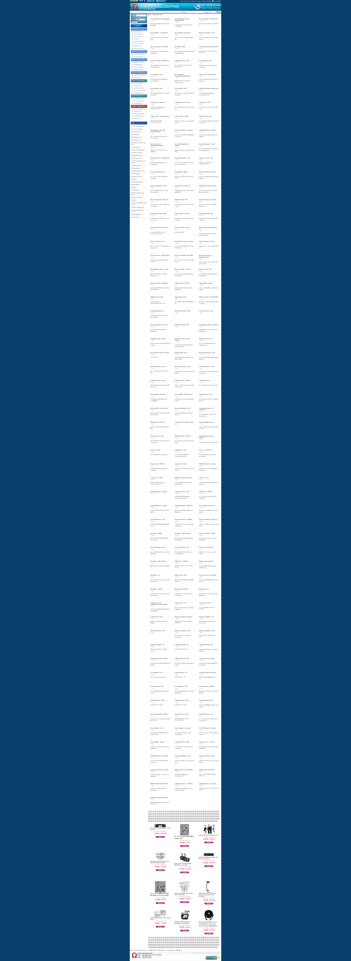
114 (172, 818)
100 (214, 816)
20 (188, 811)
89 (191, 816)
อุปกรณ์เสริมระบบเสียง (136, 197)
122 (189, 818)
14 (176, 811)
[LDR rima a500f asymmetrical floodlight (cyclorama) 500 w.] (184, 915)
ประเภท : (134, 19)
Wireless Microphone (138, 41)
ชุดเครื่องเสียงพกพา (135, 184)
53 (186, 814)
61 (203, 814)
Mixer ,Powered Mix (138, 36)
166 (210, 821)
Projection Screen (137, 85)
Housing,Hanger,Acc (138, 103)
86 (184, 816)
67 (216, 814)
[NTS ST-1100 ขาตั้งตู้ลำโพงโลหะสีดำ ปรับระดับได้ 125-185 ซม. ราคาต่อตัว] (160, 886)
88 (188, 816)
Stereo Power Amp (138, 34)
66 (214, 814)
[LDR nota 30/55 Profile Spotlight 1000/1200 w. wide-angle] (184, 857)
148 (172, 821)
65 (212, 814)
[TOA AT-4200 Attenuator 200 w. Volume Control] (160, 913)
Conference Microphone (139, 54)
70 (151, 816)
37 (153, 814)
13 (174, 811)
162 (201, 821)
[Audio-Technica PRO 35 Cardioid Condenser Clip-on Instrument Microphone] (209, 886)
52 (184, 814)
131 (208, 818)
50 (180, 814)
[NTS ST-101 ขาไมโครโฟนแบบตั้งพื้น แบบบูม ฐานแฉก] (184, 829)
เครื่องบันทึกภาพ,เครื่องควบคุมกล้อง (138, 143)
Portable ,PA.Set (137, 46)
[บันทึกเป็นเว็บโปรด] (161, 1)
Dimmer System (137, 111)
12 (172, 811)
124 (193, 818)
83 (178, 816)
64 (210, 814)
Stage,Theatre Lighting (139, 113)
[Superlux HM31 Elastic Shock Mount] (209, 829)
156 (189, 821)
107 (157, 818)
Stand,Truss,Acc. (137, 118)
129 (203, 818)
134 (214, 818)
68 (218, 814)
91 (195, 816)
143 (161, 821)
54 (188, 814)
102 (218, 816)
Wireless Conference (138, 56)
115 (174, 818)
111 (166, 818)
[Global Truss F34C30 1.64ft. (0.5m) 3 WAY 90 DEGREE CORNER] (160, 856)
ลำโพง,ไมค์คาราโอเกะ (136, 158)
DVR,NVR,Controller (139, 101)
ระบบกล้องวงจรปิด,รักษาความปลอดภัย (138, 161)
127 (199, 818)
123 (191, 818)
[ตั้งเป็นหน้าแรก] (151, 1)
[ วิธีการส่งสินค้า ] (207, 1)
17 (182, 811)
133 (212, 818)
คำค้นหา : (134, 16)
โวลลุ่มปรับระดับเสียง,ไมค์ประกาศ (137, 211)
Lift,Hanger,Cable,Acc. (139, 92)
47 (174, 814)
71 (153, 816)
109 (161, 818)
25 (199, 811)
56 (193, 814)
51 (182, 814)
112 (168, 818)
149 (174, 821)
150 (176, 821)
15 (178, 811)
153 (182, 821)
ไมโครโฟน (133, 187)
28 (205, 811)
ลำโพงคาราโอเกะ (135, 217)
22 (193, 811)
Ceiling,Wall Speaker (138, 64)
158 (193, 821)
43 (165, 814)
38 (155, 814)
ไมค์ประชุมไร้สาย (135, 134)
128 (201, 818)
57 (195, 814)
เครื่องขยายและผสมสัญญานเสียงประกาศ (139, 203)
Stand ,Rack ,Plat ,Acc (139, 48)
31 (212, 811)
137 (149, 821)
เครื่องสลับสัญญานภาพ (136, 137)
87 (186, 816)
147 (170, 821)
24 (197, 811)
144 (164, 821)
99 (212, 816)
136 (218, 818)
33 (216, 811)
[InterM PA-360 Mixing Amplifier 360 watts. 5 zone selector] (209, 854)
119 (182, 818)
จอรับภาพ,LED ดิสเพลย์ (136, 129)
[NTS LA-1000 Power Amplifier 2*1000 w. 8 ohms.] (160, 825)
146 (168, 821)
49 (178, 814)
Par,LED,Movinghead (139, 116)
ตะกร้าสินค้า (217, 1)
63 (207, 814)
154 (185, 821)
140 (155, 821)
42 (163, 814)
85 (182, 816)
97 (207, 816)
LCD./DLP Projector (138, 83)
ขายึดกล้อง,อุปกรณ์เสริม (137, 152)
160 (197, 821)
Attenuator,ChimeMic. (139, 69)
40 (159, 814)
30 (210, 811)
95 (203, 816)
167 (212, 821)
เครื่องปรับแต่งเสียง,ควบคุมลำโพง (137, 193)
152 (180, 821)
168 (214, 821)
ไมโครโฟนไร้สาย (135, 190)
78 (167, 816)
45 (170, 814)
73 (157, 816)
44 (167, 814)
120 (185, 818)
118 (180, 818)
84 (180, 816)
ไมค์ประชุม (133, 200)
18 (184, 811)
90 (193, 816)
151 (178, 821)
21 (191, 811)
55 (191, 814)
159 (195, 821)
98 (210, 816)
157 (191, 821)
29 (207, 811)
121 (187, 818)
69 (149, 816)
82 (176, 816)
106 (155, 818)
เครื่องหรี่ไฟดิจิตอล (135, 173)
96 (205, 816)
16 (180, 811)
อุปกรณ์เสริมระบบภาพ (136, 140)
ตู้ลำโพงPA (133, 179)
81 (174, 816)
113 (170, 818)
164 (206, 821)
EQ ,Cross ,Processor (138, 43)
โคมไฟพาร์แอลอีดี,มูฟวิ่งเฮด (138, 150)
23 (195, 811)
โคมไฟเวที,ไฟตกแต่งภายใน (138, 171)
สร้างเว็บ (137, 1)
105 (153, 818)
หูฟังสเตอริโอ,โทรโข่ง (136, 214)
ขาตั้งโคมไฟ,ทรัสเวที (136, 165)
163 (203, 821)
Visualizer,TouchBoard (139, 88)
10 (167, 811)
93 (199, 816)
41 (161, 814)
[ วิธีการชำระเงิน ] (196, 1)
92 (197, 816)
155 (187, 821)
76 (163, 816)
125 (195, 818)
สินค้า (149, 14)
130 (206, 818)
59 (199, 814)
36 (151, 814)
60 (201, 814)
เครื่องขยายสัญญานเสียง (137, 182)
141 (157, 821)
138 (151, 821)
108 (159, 818)
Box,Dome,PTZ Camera (139, 98)
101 (216, 816)
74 (159, 816)
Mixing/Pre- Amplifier (139, 62)
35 (149, 814)
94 (201, 816)
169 (216, 821)
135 (216, 818)
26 (201, 811)
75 (161, 816)
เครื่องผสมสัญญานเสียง (136, 155)
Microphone (136, 39)
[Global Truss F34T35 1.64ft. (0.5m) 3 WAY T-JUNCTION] (184, 886)
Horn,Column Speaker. (139, 67)
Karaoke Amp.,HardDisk (139, 75)
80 (172, 816)
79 (170, 816)
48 (176, 814)
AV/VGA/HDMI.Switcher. (140, 90)
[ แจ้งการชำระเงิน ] (185, 1)
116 (176, 818)
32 (214, 811)
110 (164, 818)
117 (178, 818)
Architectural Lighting (138, 109)
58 (197, 814)
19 (186, 811)
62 (205, 814)
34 (218, 811)
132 (210, 818)
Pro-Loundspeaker (138, 31)
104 (151, 818)
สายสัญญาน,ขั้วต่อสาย (136, 176)
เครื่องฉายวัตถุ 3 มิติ (136, 131)
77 (165, 816)
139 (153, 821)
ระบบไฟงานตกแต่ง (135, 147)
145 (166, 821)
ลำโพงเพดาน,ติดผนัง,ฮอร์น (137, 207)
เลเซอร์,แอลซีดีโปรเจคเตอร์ (137, 126)
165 (208, 821)
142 (159, 821)
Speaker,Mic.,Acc (138, 77)
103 (149, 818)
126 (197, 818)
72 (155, 816)
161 (199, 821)
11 (170, 811)
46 (172, 814)
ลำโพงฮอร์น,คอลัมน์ (136, 168)
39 (157, 814)
